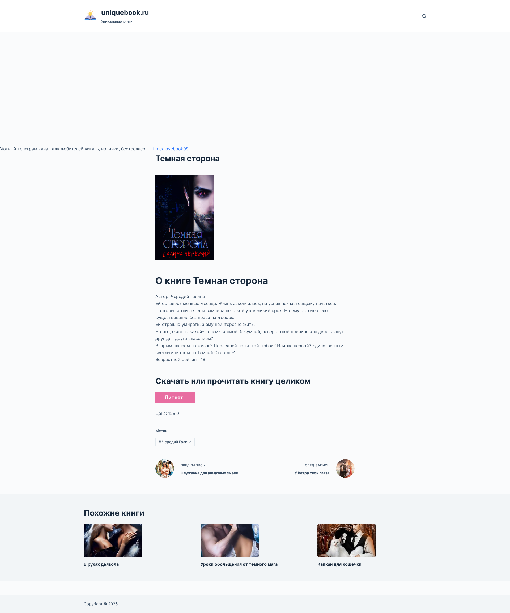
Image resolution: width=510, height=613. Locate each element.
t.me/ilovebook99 (171, 148)
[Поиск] (424, 16)
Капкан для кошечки (339, 564)
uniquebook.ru (125, 12)
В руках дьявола (101, 564)
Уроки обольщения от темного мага (239, 564)
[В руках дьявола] (113, 540)
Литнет (174, 397)
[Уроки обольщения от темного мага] (230, 540)
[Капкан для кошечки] (346, 540)
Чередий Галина (175, 442)
